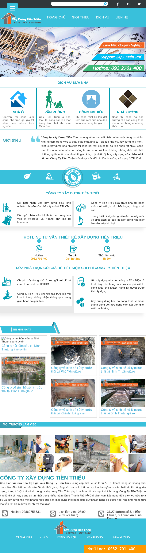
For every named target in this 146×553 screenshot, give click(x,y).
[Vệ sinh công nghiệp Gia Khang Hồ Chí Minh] (73, 527)
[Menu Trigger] (12, 8)
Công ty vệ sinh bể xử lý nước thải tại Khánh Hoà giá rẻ (71, 411)
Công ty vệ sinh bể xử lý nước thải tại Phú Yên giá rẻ (71, 369)
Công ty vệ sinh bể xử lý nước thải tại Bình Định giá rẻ (22, 389)
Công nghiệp (66, 537)
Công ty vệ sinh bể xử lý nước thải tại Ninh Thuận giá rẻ (121, 369)
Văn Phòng (95, 537)
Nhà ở (44, 537)
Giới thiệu (81, 17)
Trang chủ (56, 17)
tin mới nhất (22, 329)
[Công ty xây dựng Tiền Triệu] (22, 16)
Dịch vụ (102, 17)
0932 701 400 (121, 549)
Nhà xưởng (121, 537)
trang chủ (24, 537)
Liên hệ (122, 17)
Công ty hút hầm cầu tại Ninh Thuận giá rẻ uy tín (21, 347)
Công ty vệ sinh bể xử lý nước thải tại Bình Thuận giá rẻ (121, 411)
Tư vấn (73, 257)
